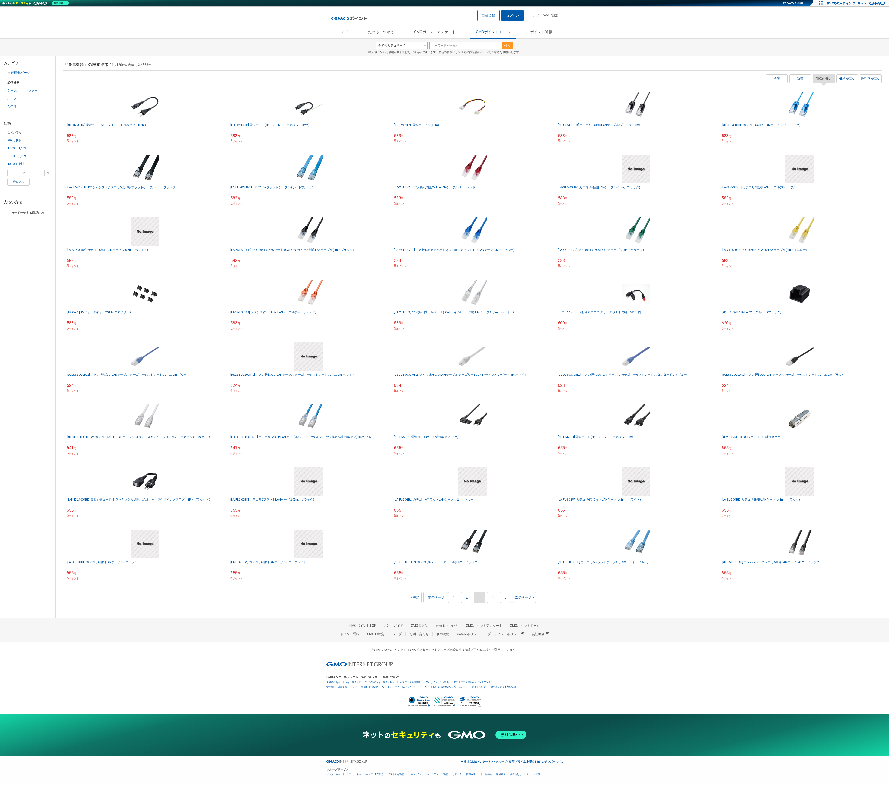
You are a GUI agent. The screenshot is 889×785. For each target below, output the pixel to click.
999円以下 (14, 140)
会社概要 (538, 634)
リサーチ (457, 774)
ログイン (512, 15)
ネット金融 (486, 774)
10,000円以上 (16, 164)
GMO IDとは (419, 625)
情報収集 (471, 774)
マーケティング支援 (437, 774)
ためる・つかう (381, 32)
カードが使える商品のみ (27, 212)
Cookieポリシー (468, 634)
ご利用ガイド (393, 625)
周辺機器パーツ (18, 72)
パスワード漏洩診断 (410, 682)
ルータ (11, 98)
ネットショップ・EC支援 (370, 774)
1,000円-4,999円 (18, 148)
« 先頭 (415, 597)
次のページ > (524, 597)
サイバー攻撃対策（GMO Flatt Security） (443, 687)
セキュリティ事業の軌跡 (503, 686)
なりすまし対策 (478, 687)
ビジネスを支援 (396, 774)
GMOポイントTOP (362, 625)
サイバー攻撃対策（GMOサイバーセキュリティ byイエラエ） (384, 687)
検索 (507, 45)
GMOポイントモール (493, 32)
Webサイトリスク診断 (437, 682)
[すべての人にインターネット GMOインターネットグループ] (856, 3)
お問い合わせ (419, 634)
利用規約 (442, 634)
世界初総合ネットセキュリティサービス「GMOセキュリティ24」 (360, 682)
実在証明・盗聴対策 (336, 687)
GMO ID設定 (550, 15)
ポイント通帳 (541, 32)
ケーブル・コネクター (22, 90)
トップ (342, 32)
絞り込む (18, 181)
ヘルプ (535, 15)
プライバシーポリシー (504, 634)
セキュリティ (415, 774)
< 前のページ (435, 597)
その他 (11, 106)
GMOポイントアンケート (435, 32)
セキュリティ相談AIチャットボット (472, 682)
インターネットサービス (339, 774)
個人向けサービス (519, 774)
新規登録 (488, 15)
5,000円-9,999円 (18, 156)
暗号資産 (501, 774)
